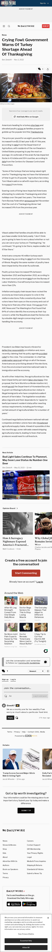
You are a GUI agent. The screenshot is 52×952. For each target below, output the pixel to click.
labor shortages (35, 380)
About (5, 857)
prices (20, 129)
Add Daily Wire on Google (27, 117)
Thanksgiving (36, 132)
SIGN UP (46, 26)
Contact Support (33, 845)
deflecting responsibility (13, 350)
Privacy (6, 877)
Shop (5, 849)
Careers (30, 841)
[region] (26, 933)
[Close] (48, 917)
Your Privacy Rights (35, 853)
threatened (42, 423)
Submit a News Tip (34, 873)
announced (30, 201)
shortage (35, 125)
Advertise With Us (10, 861)
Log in (40, 582)
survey (39, 305)
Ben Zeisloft (7, 60)
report (9, 184)
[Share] (47, 69)
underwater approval (12, 360)
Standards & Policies (35, 869)
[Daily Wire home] (26, 26)
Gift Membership (33, 849)
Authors (6, 865)
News (5, 841)
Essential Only (26, 941)
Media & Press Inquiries (36, 861)
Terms (5, 873)
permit (11, 386)
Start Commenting (26, 573)
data (16, 145)
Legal (29, 857)
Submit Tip (26, 810)
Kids (4, 853)
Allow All (26, 947)
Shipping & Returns (34, 865)
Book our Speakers (10, 869)
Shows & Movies (9, 845)
